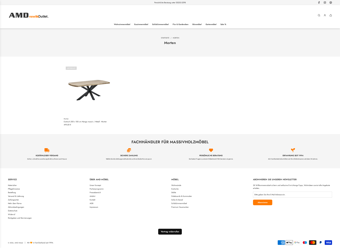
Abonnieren (263, 202)
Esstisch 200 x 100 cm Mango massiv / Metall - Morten (85, 121)
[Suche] (319, 15)
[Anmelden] (325, 15)
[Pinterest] (331, 2)
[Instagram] (325, 2)
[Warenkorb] (331, 15)
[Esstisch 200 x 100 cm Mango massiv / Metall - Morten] (89, 90)
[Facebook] (319, 2)
